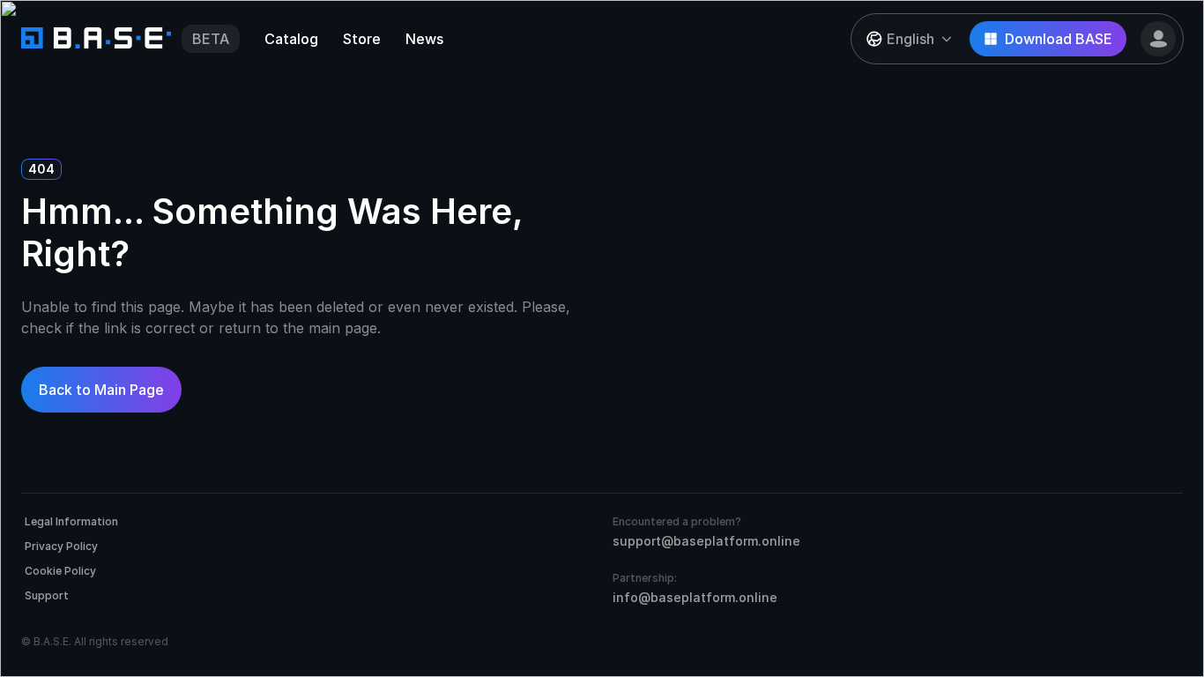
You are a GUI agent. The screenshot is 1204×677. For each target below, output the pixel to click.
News (424, 39)
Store (362, 39)
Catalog (291, 39)
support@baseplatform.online (706, 540)
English (910, 39)
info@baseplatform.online (695, 597)
